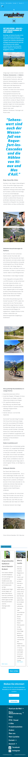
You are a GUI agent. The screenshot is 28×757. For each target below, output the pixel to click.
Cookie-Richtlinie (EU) (19, 754)
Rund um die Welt (15, 708)
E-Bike (11, 723)
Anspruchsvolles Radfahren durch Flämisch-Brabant (7, 565)
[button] (2, 6)
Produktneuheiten (15, 727)
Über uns (2, 3)
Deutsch (21, 3)
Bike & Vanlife (19, 561)
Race (11, 717)
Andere (11, 730)
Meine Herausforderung (15, 712)
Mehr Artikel (14, 671)
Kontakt (14, 3)
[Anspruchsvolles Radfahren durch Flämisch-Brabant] (8, 555)
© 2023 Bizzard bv (7, 754)
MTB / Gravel (13, 720)
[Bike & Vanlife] (21, 554)
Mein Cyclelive (9, 3)
